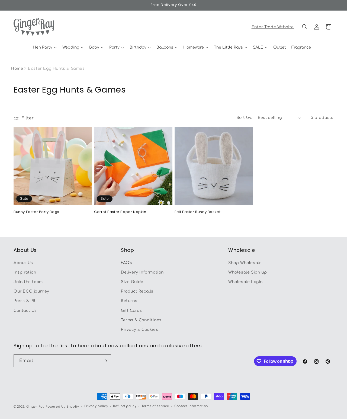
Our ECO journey (31, 291)
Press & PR (25, 301)
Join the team (28, 282)
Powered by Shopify (62, 406)
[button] (305, 27)
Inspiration (25, 272)
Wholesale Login (245, 282)
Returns (129, 301)
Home (17, 68)
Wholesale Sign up (247, 272)
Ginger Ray (35, 406)
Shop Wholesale (245, 263)
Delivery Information (142, 272)
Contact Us (25, 311)
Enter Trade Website (273, 27)
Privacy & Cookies (139, 330)
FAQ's (126, 263)
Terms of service (155, 406)
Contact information (191, 406)
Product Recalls (137, 291)
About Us (23, 263)
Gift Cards (131, 311)
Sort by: (244, 118)
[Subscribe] (105, 360)
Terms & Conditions (141, 320)
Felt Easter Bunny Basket (197, 212)
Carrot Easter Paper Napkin (120, 212)
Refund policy (124, 406)
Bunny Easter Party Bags (36, 212)
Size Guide (132, 282)
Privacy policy (96, 406)
